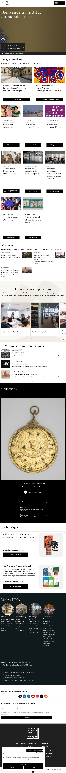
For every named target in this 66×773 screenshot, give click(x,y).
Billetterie (61, 3)
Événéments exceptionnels (10, 213)
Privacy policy (39, 752)
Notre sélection (15, 555)
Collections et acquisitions (43, 249)
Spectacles (37, 63)
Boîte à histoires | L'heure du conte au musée (32, 219)
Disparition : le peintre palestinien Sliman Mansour (10, 256)
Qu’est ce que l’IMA (19, 743)
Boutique (45, 746)
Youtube (23, 507)
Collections (6, 166)
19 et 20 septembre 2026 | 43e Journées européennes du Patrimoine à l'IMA (11, 222)
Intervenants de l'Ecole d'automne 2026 (41, 256)
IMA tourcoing (46, 750)
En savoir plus (33, 145)
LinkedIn (28, 696)
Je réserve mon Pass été (12, 191)
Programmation (6, 249)
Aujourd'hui (5, 63)
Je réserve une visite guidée (51, 99)
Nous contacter (18, 747)
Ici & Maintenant (17, 361)
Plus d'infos (4, 630)
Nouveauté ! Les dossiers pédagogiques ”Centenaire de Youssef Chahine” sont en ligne (9, 273)
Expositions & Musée (41, 85)
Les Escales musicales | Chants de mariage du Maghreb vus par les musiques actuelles (54, 177)
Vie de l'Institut (19, 249)
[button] (31, 338)
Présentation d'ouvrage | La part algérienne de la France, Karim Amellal (54, 130)
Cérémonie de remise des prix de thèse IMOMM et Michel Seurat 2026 (32, 176)
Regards (29, 249)
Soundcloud (24, 515)
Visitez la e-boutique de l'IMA (13, 550)
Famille (13, 63)
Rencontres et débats (52, 120)
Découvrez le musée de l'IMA (9, 172)
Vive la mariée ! (9, 125)
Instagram (37, 696)
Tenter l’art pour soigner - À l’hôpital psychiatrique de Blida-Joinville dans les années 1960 (49, 90)
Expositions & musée (25, 63)
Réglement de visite (56, 769)
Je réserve (18, 99)
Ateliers (27, 213)
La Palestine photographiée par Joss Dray (32, 127)
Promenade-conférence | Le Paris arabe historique (14, 89)
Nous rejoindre (46, 756)
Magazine (30, 746)
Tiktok (41, 696)
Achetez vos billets (13, 45)
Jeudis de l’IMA (17, 350)
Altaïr (22, 501)
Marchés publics (47, 753)
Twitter (20, 696)
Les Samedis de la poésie (20, 372)
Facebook (24, 696)
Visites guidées (7, 85)
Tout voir (46, 63)
